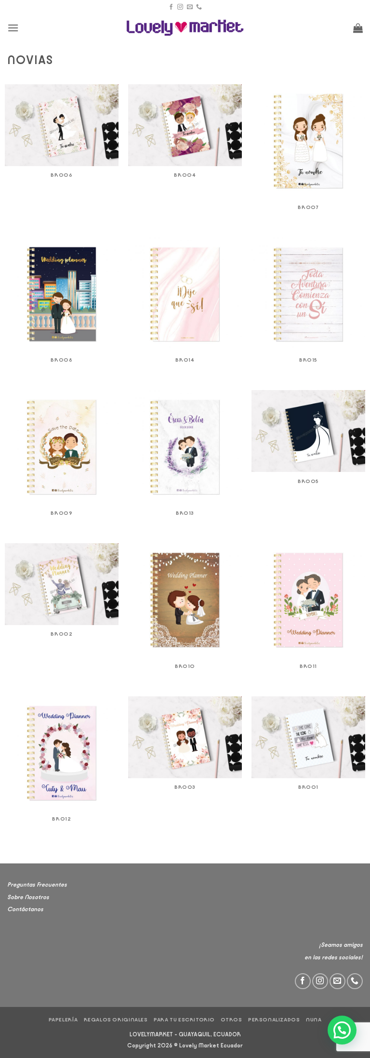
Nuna (313, 1020)
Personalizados (274, 1020)
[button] (13, 27)
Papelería (63, 1020)
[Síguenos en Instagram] (180, 7)
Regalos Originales (116, 1020)
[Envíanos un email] (190, 7)
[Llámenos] (199, 7)
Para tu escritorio (184, 1020)
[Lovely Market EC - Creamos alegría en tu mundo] (185, 27)
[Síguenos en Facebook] (171, 7)
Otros (231, 1020)
